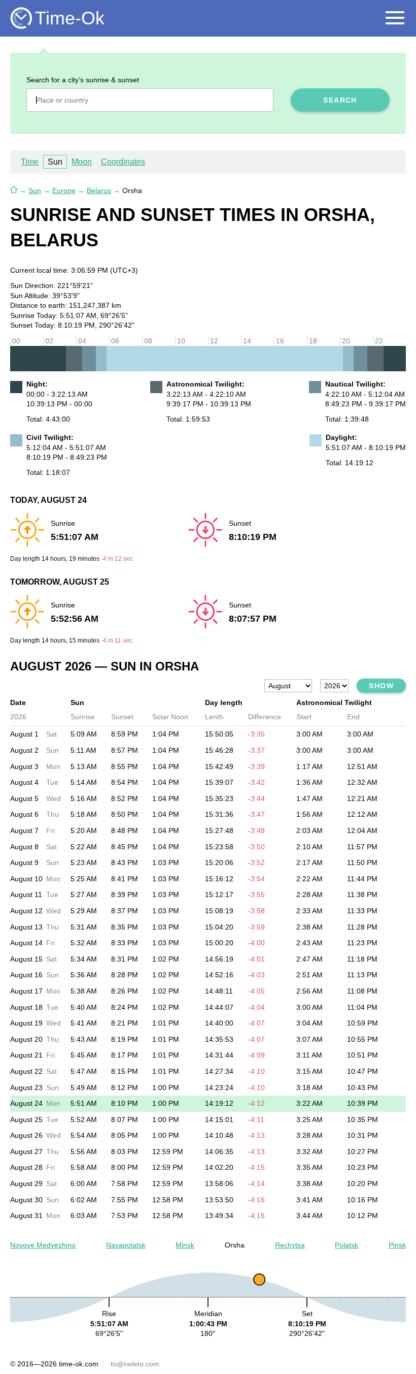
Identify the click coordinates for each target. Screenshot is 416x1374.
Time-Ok (70, 18)
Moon (82, 161)
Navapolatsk (126, 1245)
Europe (64, 190)
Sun (34, 190)
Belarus (99, 190)
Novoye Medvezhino (43, 1245)
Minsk (185, 1245)
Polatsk (346, 1245)
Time (30, 161)
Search (340, 100)
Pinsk (397, 1245)
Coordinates (123, 161)
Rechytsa (290, 1245)
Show (381, 686)
